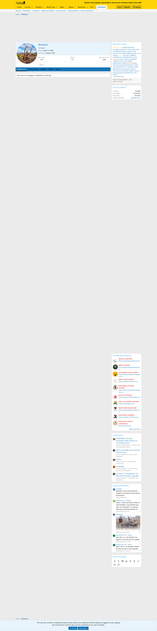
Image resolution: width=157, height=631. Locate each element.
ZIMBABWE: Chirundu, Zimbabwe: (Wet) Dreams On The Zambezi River (126, 440)
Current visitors (61, 11)
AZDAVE (128, 500)
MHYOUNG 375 (121, 535)
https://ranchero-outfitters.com (129, 417)
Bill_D (124, 63)
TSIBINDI (133, 55)
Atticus (135, 57)
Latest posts (118, 435)
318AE (136, 67)
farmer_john (124, 61)
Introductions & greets (123, 470)
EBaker (131, 71)
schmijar (134, 63)
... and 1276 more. (118, 77)
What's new (51, 7)
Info (91, 7)
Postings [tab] (43, 69)
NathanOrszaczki (118, 65)
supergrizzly (120, 500)
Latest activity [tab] (33, 69)
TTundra (115, 71)
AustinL (121, 59)
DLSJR (130, 535)
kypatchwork (117, 69)
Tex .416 (133, 73)
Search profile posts (87, 11)
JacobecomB (135, 98)
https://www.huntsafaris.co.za (128, 381)
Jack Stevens (126, 69)
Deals (62, 7)
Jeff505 (126, 71)
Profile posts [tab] (21, 69)
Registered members (48, 11)
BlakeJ (130, 61)
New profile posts (73, 11)
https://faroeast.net (125, 426)
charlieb (132, 69)
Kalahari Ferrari (131, 53)
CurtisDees (116, 49)
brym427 (126, 55)
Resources (81, 7)
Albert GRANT (128, 65)
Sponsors (18, 11)
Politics (118, 459)
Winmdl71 (131, 47)
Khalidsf (125, 47)
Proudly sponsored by (122, 355)
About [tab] (57, 69)
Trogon (129, 51)
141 (41, 59)
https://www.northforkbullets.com (129, 397)
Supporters (36, 11)
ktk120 (115, 75)
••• (139, 497)
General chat (120, 463)
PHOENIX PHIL (127, 57)
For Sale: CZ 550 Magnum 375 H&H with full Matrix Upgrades (127, 474)
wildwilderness (117, 57)
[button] (32, 7)
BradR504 (133, 59)
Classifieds (119, 456)
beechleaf (128, 73)
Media (71, 7)
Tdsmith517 (124, 49)
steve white (132, 49)
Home (19, 7)
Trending (38, 7)
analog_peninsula (118, 73)
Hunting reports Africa (123, 447)
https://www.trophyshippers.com (129, 361)
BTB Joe (124, 51)
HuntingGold (117, 51)
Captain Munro (121, 67)
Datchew (127, 59)
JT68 (137, 49)
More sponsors (134, 429)
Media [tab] (51, 69)
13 (72, 59)
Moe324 (121, 71)
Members (102, 7)
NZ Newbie (120, 466)
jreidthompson (117, 63)
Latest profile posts (121, 485)
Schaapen (119, 489)
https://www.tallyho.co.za (127, 404)
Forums (27, 7)
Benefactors (27, 11)
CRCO (124, 53)
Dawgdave (119, 514)
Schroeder (130, 67)
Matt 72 (136, 71)
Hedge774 (116, 61)
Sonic (119, 53)
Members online (120, 44)
